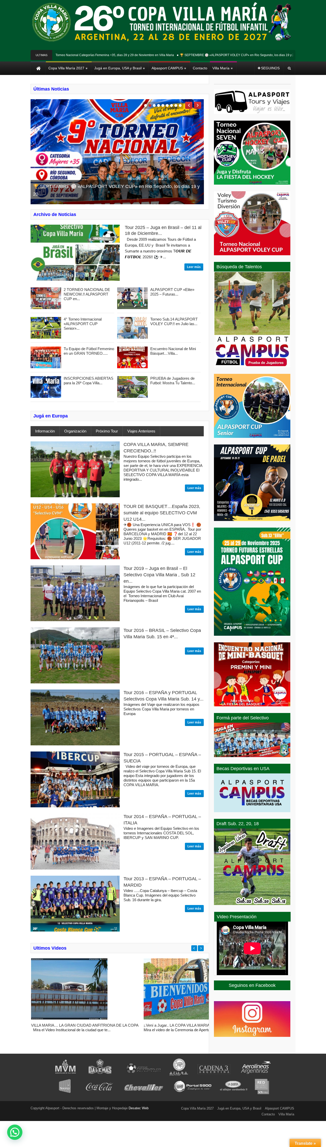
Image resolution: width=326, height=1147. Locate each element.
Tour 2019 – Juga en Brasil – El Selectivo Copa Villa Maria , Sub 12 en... (159, 575)
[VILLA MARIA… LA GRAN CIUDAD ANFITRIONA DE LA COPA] (69, 1018)
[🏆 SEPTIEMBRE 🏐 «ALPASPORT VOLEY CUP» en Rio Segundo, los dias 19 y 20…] (117, 152)
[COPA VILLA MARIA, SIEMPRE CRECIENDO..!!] (75, 496)
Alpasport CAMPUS (279, 1108)
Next (197, 105)
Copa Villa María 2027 (197, 1108)
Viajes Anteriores (141, 431)
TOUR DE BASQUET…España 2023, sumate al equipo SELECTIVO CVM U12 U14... (162, 513)
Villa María (286, 1114)
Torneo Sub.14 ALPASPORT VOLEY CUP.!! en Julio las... (174, 321)
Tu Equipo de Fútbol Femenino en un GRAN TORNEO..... (89, 351)
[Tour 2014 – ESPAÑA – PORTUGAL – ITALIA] (75, 868)
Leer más (194, 267)
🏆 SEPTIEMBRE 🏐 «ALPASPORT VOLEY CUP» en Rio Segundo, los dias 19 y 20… (219, 55)
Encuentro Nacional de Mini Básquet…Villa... (173, 351)
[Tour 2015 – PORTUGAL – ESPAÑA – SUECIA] (75, 806)
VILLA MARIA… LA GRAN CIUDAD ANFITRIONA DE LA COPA (85, 1025)
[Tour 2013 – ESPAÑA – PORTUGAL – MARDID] (75, 930)
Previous (188, 105)
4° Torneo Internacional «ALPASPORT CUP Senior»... (83, 323)
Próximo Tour (107, 431)
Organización (75, 431)
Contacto (268, 1114)
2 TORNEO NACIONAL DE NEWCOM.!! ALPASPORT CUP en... (87, 294)
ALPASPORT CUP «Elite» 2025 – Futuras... (172, 291)
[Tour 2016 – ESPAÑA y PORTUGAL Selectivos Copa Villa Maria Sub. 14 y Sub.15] (75, 744)
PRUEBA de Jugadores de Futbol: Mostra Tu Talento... (172, 380)
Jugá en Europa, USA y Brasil (239, 1108)
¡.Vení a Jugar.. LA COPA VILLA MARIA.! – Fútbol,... (187, 1025)
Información (45, 431)
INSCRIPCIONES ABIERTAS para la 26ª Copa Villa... (88, 380)
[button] (14, 1132)
